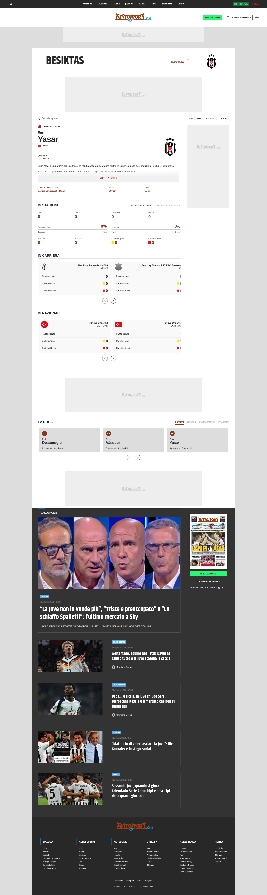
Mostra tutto (108, 178)
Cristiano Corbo (124, 667)
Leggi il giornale (240, 17)
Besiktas (48, 126)
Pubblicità (219, 848)
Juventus (129, 4)
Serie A (117, 4)
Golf (80, 861)
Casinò (181, 4)
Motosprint (118, 858)
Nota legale (185, 858)
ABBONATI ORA (212, 17)
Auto (116, 848)
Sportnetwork (120, 865)
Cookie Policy (186, 861)
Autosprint (118, 851)
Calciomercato (119, 642)
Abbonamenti (153, 851)
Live (256, 4)
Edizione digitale (154, 858)
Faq (181, 855)
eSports (82, 868)
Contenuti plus (241, 3)
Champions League (51, 858)
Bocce (81, 865)
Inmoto (117, 855)
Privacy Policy (186, 868)
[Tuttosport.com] (133, 17)
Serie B (46, 855)
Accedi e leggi (214, 588)
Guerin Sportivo (121, 861)
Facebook (119, 880)
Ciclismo (82, 855)
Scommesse (167, 4)
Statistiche (222, 118)
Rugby (81, 851)
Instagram (129, 880)
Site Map (218, 855)
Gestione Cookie (187, 865)
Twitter (139, 880)
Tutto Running (85, 858)
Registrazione (221, 851)
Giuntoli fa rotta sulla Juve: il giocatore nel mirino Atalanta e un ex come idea (69, 626)
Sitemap (150, 865)
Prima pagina (152, 855)
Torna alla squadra (50, 118)
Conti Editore (119, 868)
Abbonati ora (208, 574)
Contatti (183, 848)
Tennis (154, 4)
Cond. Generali (186, 871)
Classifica (87, 4)
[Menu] (10, 4)
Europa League (49, 861)
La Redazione (186, 851)
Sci (80, 848)
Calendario (103, 4)
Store (149, 861)
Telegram (148, 880)
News (191, 118)
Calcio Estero (49, 865)
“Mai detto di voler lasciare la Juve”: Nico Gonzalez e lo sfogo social (126, 626)
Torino (142, 4)
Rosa (199, 118)
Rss (148, 848)
